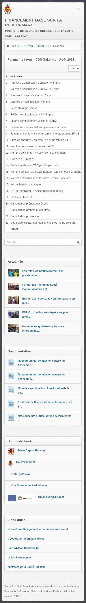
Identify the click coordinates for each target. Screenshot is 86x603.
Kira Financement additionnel (29, 485)
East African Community (23, 548)
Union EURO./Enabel (51, 497)
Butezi (40, 46)
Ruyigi (30, 46)
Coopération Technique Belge (26, 538)
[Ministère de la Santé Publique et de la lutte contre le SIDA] (7, 13)
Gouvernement (25, 462)
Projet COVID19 (20, 473)
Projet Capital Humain (31, 450)
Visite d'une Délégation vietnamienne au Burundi (38, 529)
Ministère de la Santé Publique (26, 567)
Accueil (15, 46)
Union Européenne (19, 557)
